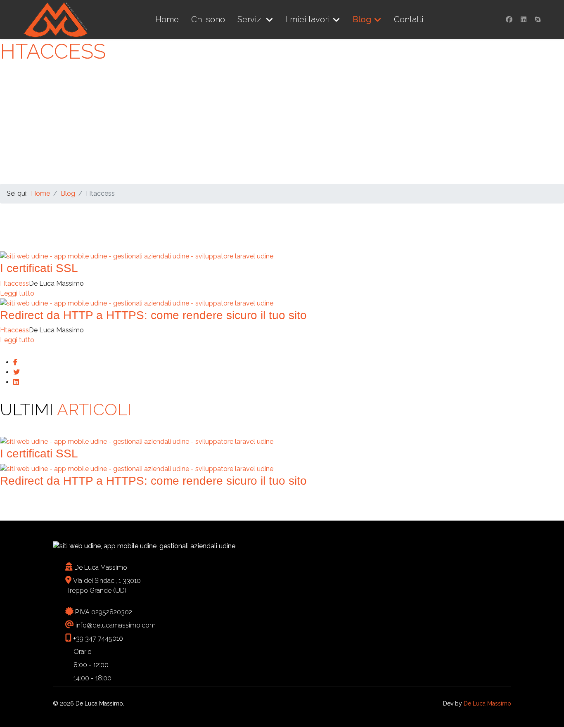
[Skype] (537, 20)
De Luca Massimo (487, 703)
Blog (362, 19)
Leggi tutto (17, 293)
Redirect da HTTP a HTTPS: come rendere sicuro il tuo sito (153, 315)
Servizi (250, 19)
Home (167, 19)
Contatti (409, 19)
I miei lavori (308, 19)
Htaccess (14, 283)
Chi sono (208, 19)
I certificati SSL (39, 268)
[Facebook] (509, 20)
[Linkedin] (523, 20)
